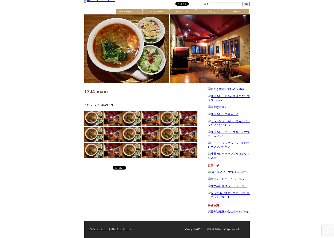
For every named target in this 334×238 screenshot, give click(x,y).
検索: (206, 4)
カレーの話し (209, 11)
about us (236, 11)
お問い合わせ (116, 229)
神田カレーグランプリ (129, 11)
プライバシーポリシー (98, 229)
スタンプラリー (156, 11)
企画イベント (182, 11)
